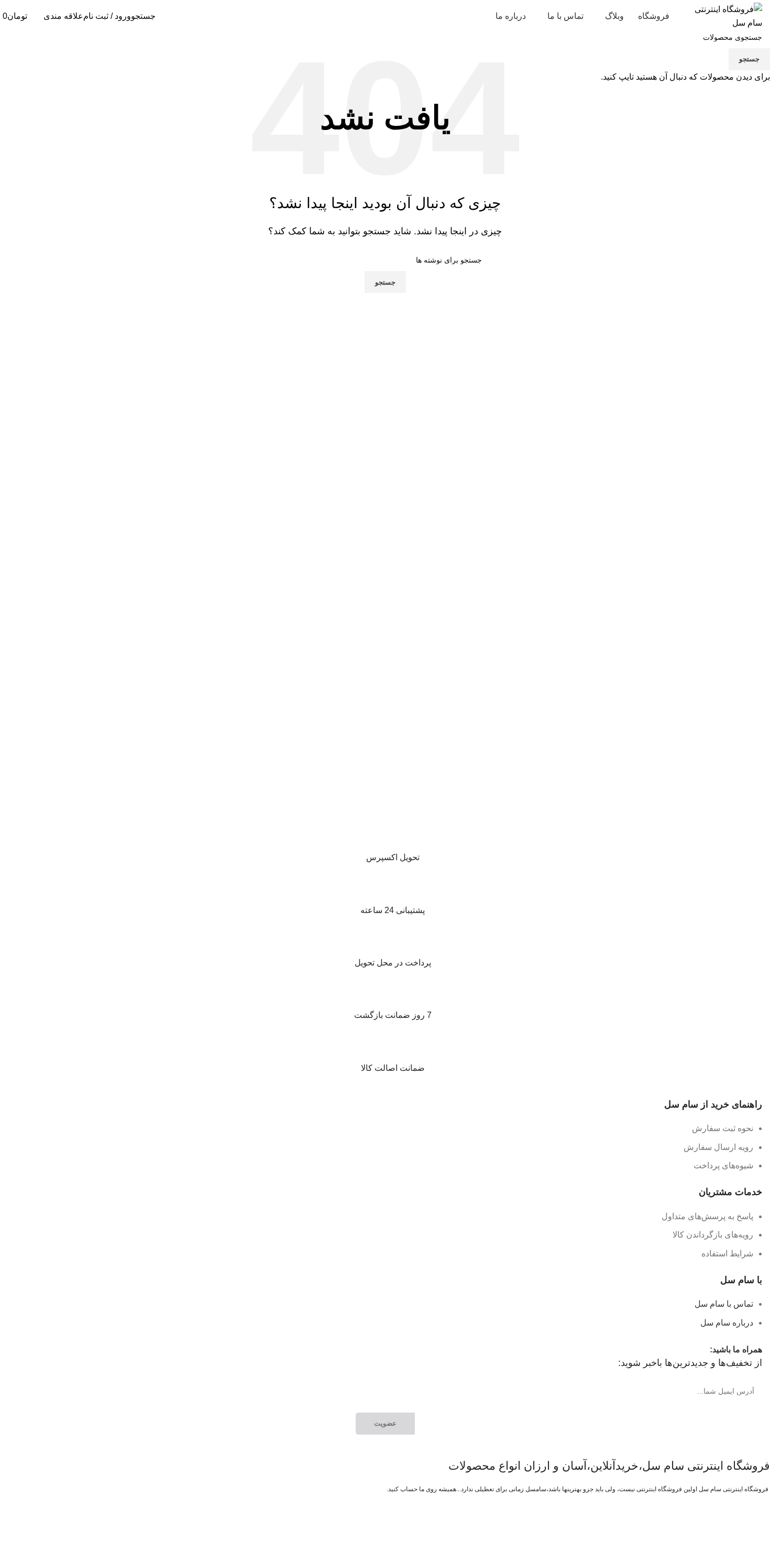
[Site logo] (723, 15)
